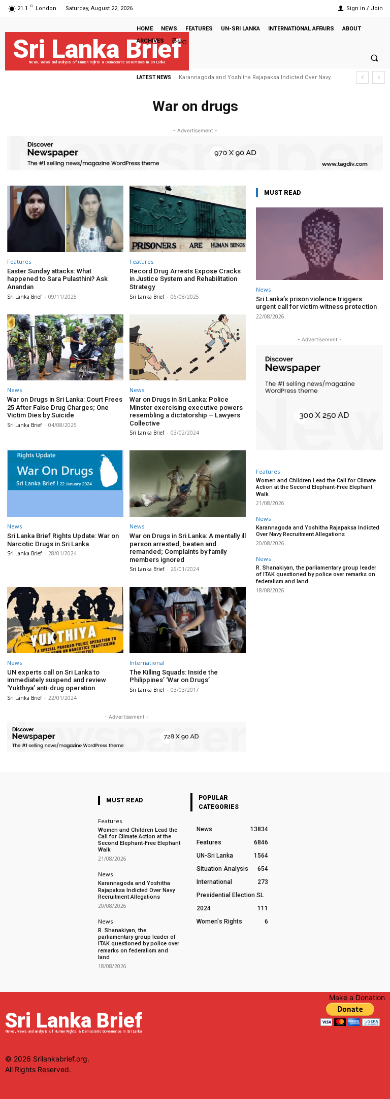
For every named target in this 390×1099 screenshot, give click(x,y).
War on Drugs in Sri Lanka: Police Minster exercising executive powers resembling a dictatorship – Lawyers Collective (186, 411)
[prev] (362, 77)
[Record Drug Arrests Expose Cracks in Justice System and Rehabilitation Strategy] (187, 219)
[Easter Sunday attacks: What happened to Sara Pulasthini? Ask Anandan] (65, 219)
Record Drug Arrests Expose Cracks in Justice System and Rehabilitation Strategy (185, 279)
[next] (378, 77)
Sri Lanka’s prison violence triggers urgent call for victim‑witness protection (316, 303)
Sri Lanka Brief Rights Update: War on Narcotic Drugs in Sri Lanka (63, 540)
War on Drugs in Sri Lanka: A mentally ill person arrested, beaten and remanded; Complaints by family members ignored (187, 547)
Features (19, 261)
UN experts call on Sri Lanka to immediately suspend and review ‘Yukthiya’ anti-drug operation (56, 680)
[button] (374, 57)
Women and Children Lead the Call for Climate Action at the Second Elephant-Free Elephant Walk (316, 487)
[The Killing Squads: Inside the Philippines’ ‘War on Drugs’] (187, 620)
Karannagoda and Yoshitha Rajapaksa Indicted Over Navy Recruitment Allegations (317, 531)
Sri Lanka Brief (24, 296)
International (147, 662)
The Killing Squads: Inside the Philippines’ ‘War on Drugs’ (173, 676)
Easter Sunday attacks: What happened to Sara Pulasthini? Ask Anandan (57, 279)
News (14, 390)
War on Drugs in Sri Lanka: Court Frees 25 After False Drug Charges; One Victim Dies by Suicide (64, 407)
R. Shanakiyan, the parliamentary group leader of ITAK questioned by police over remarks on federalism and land (316, 574)
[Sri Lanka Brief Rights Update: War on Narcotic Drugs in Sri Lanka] (65, 483)
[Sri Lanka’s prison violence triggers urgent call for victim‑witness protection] (319, 243)
